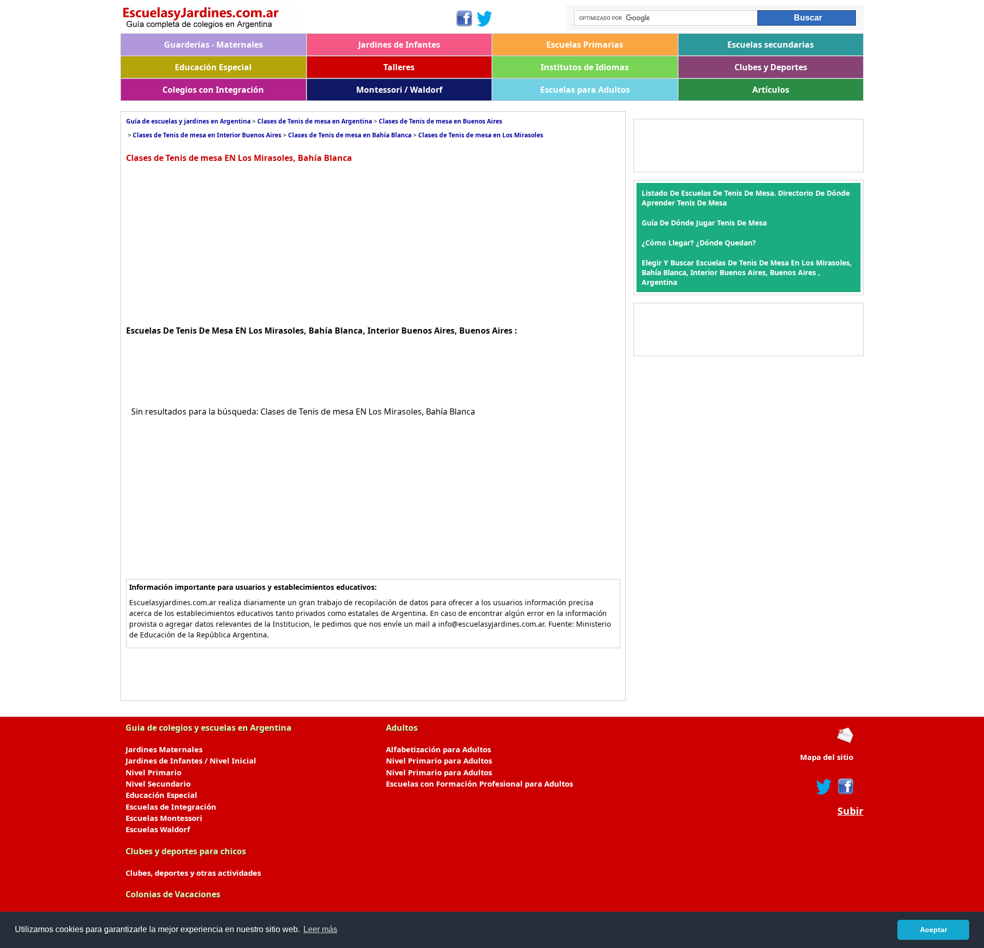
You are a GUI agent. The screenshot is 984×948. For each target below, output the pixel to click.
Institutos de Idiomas (585, 67)
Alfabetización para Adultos (438, 749)
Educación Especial (213, 67)
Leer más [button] (320, 929)
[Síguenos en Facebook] (463, 18)
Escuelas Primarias (584, 44)
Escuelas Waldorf (158, 829)
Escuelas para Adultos (585, 89)
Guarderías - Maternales (213, 44)
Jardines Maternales (164, 749)
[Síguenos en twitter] (824, 786)
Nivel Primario (153, 772)
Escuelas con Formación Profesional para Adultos (479, 783)
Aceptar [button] (933, 929)
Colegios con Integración (213, 89)
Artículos (770, 89)
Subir (850, 811)
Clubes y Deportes (770, 67)
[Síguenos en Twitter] (485, 18)
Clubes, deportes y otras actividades (193, 873)
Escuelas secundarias (770, 44)
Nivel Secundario (158, 783)
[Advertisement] (212, 243)
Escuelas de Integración (171, 806)
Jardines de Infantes (399, 44)
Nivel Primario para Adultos (439, 760)
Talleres (399, 67)
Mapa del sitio (826, 757)
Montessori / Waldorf (399, 89)
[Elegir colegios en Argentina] (287, 19)
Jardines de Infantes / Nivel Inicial (191, 760)
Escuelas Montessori (164, 818)
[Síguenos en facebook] (844, 786)
